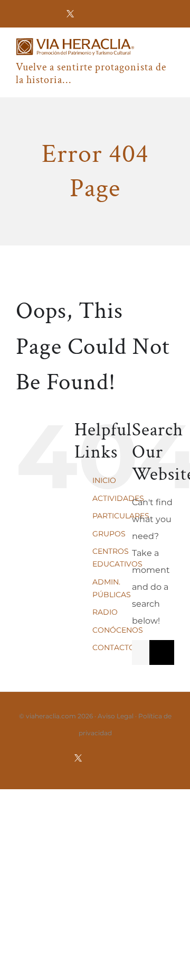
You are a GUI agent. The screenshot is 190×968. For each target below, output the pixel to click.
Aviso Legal (116, 716)
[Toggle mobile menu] (170, 53)
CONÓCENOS (117, 630)
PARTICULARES (120, 515)
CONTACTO (113, 647)
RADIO (105, 612)
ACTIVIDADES (118, 498)
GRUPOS (109, 533)
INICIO (104, 480)
